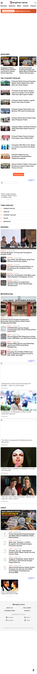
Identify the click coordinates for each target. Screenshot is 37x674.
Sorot (11, 532)
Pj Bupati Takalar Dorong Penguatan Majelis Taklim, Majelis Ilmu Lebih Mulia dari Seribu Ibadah (24, 83)
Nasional (3, 250)
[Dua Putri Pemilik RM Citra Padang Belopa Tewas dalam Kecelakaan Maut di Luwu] (27, 61)
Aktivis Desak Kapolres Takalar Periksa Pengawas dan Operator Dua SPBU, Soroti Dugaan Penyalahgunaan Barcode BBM (22, 569)
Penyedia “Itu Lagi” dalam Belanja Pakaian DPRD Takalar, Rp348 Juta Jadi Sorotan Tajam (22, 552)
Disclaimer (27, 608)
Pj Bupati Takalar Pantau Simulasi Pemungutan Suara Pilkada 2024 (23, 137)
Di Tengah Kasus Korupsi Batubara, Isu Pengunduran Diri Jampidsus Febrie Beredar (20, 268)
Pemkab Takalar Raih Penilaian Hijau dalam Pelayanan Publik (24, 119)
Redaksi (27, 610)
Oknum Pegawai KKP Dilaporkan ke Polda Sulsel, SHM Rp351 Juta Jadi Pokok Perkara (21, 337)
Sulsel (6, 218)
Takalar (6, 212)
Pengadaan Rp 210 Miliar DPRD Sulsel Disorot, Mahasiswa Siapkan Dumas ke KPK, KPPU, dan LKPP (20, 353)
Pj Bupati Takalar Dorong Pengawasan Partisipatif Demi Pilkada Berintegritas (21, 156)
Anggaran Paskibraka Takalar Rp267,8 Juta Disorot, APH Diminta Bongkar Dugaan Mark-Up (21, 560)
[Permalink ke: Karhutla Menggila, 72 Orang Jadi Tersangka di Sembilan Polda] (18, 239)
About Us (9, 608)
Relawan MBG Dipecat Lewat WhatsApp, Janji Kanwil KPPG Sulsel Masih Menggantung (20, 345)
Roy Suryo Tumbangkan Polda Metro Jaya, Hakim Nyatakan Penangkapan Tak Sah (21, 276)
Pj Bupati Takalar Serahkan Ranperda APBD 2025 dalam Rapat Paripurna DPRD (24, 128)
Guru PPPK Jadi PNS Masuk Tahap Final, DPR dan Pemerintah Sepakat (21, 260)
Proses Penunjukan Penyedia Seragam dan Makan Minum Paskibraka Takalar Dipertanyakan (9, 70)
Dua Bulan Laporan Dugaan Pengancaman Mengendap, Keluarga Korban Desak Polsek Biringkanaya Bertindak (15, 321)
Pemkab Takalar (9, 208)
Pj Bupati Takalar (10, 215)
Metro (2, 318)
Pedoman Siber (9, 610)
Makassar (7, 221)
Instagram (10, 620)
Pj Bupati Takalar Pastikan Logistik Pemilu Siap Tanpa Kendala (23, 101)
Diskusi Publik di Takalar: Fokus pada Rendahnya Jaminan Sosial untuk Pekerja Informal (24, 166)
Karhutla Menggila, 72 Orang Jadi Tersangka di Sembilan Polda (16, 253)
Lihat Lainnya (18, 174)
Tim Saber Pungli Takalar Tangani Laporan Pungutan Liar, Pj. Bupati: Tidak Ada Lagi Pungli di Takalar (23, 92)
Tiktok (28, 620)
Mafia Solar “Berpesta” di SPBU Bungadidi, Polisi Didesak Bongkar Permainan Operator (20, 543)
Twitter (28, 617)
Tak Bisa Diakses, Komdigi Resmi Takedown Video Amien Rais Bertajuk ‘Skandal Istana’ (19, 283)
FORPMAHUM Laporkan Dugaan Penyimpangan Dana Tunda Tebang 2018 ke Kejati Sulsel (21, 329)
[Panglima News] (18, 2)
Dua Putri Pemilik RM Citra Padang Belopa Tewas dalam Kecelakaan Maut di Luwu (27, 70)
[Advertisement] (18, 32)
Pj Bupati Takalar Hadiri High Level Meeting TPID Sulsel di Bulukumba (23, 110)
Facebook (10, 617)
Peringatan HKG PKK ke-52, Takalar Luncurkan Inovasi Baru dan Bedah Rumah (23, 147)
